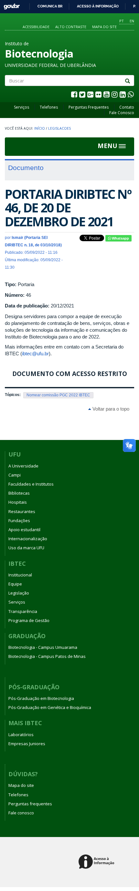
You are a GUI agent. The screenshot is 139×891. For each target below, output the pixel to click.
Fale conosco (21, 813)
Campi (14, 475)
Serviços (21, 107)
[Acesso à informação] (97, 862)
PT (121, 20)
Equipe (15, 584)
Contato (126, 107)
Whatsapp (120, 238)
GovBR (10, 5)
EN (132, 20)
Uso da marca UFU (26, 548)
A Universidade (23, 466)
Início (39, 128)
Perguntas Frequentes (89, 107)
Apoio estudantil (24, 529)
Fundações (19, 520)
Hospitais (17, 502)
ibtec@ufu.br (35, 353)
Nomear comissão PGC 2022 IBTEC (58, 395)
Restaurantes (21, 511)
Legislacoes (59, 128)
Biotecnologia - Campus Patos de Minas (47, 656)
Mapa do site (104, 26)
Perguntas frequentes (30, 804)
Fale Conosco (121, 112)
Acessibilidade (36, 26)
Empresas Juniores (26, 743)
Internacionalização (27, 539)
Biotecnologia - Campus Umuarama (42, 647)
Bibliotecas (19, 493)
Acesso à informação (98, 6)
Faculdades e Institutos (31, 484)
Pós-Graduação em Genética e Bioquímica (49, 707)
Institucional (20, 575)
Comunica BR (49, 6)
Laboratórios (21, 734)
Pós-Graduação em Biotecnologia (41, 698)
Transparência (22, 611)
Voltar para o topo (110, 409)
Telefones (49, 107)
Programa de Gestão (28, 620)
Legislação (18, 593)
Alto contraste (70, 26)
